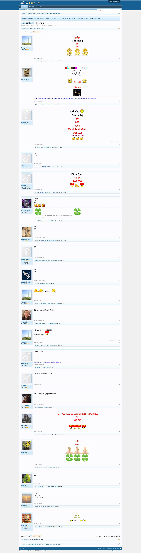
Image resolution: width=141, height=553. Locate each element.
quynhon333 (51, 303)
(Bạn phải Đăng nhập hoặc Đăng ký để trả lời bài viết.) (107, 536)
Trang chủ (109, 548)
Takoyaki (49, 25)
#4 (119, 163)
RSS (120, 548)
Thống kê (82, 18)
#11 (119, 320)
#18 (119, 483)
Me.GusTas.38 (48, 61)
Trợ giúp (104, 548)
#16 (119, 431)
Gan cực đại (89, 18)
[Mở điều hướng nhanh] (119, 13)
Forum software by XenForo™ (32, 550)
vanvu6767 (37, 61)
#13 (119, 364)
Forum (24, 6)
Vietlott (42, 18)
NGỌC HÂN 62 (46, 104)
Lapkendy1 (24, 122)
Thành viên (31, 6)
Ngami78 (42, 61)
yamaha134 (45, 240)
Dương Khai (25, 79)
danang (23, 185)
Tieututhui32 (54, 104)
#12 (119, 342)
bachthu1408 (42, 260)
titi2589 (23, 386)
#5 (119, 189)
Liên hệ (99, 548)
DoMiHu (23, 485)
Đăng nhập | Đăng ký (114, 1)
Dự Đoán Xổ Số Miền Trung (34, 25)
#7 (119, 237)
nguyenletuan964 (39, 104)
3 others (57, 220)
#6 (119, 217)
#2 (119, 101)
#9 (119, 280)
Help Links (39, 6)
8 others (56, 61)
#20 (119, 523)
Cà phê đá (24, 525)
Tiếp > (39, 31)
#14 (119, 384)
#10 (119, 300)
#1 (119, 58)
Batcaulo (24, 505)
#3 (119, 144)
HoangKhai (44, 467)
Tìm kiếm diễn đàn (25, 9)
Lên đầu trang (116, 548)
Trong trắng (24, 322)
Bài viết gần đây (34, 9)
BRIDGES (24, 426)
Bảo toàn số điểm (39, 434)
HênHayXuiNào (25, 239)
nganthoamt (24, 259)
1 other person (55, 526)
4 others (60, 240)
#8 (119, 257)
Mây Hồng (41, 220)
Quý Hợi (37, 486)
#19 (119, 503)
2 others (61, 104)
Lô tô (99, 18)
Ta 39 (22, 165)
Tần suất (95, 18)
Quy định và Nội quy (117, 550)
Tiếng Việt (22, 548)
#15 (119, 404)
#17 (119, 464)
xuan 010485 (25, 406)
